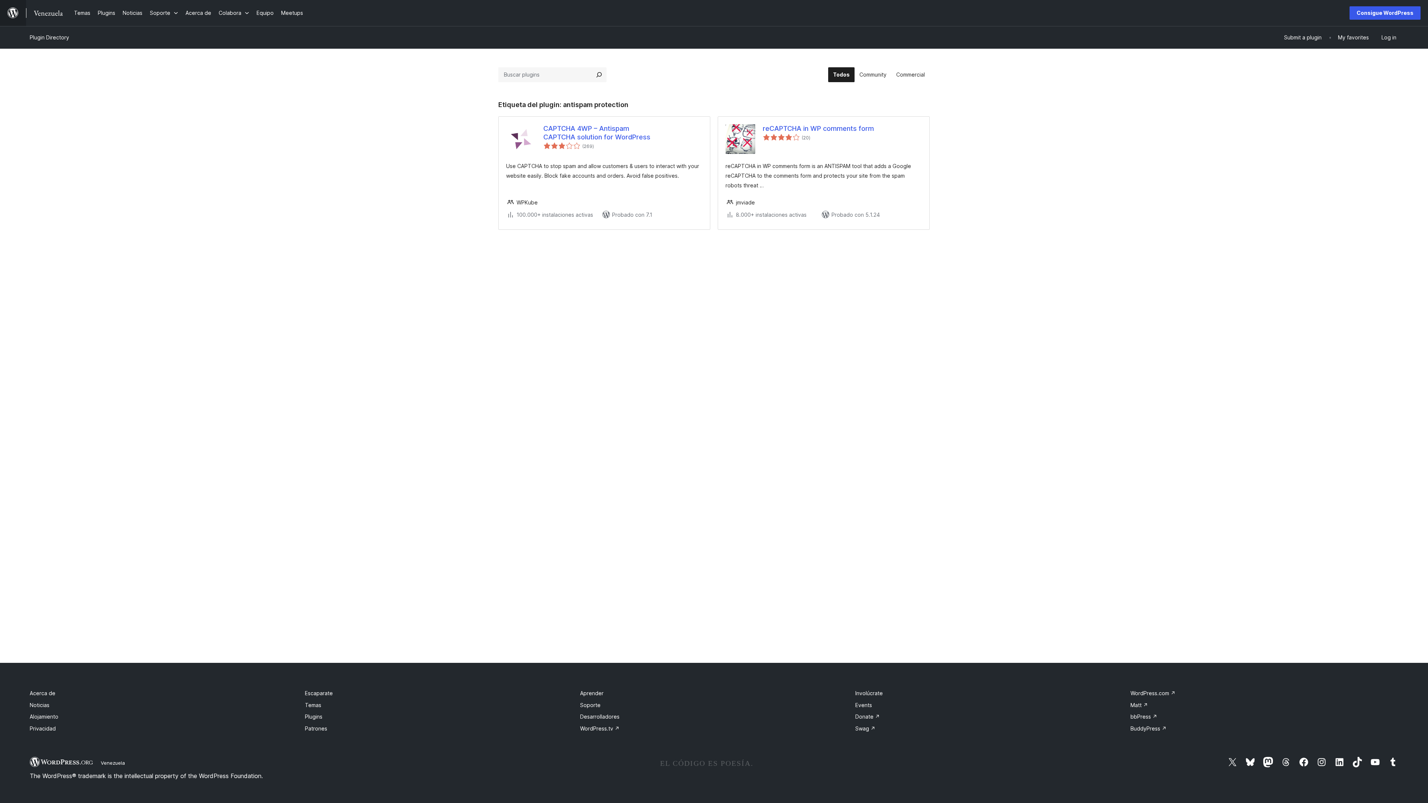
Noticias (39, 705)
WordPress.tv (600, 728)
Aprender (592, 693)
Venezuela (113, 763)
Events (863, 705)
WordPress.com (1152, 693)
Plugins (313, 716)
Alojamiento (44, 716)
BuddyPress (1148, 728)
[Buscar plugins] (599, 74)
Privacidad (43, 728)
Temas (313, 705)
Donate (867, 716)
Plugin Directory (49, 37)
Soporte (590, 705)
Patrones (316, 728)
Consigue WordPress (1385, 13)
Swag (865, 728)
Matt (1139, 705)
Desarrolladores (600, 716)
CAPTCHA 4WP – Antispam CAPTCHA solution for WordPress (596, 133)
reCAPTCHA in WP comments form (818, 128)
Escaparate (319, 693)
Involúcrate (869, 693)
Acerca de (42, 693)
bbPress (1143, 716)
